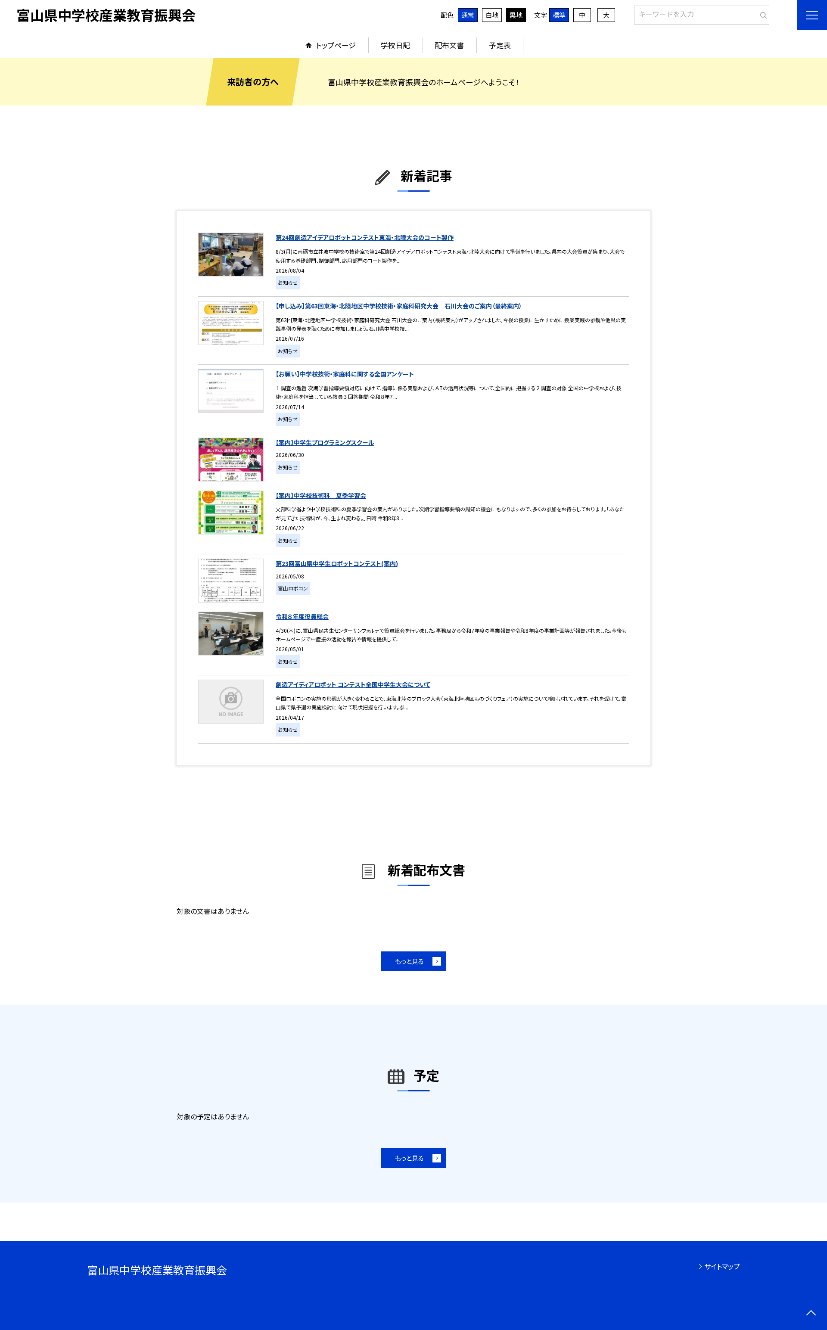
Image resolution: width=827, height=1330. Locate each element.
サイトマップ (722, 1266)
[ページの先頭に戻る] (811, 1314)
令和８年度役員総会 (302, 616)
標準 (559, 14)
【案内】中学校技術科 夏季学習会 (321, 495)
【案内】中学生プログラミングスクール (325, 442)
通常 (467, 14)
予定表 (500, 45)
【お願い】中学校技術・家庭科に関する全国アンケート (345, 374)
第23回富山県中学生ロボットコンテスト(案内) (337, 563)
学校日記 (395, 45)
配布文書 (449, 45)
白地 (491, 14)
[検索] (761, 13)
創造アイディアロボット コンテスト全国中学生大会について (353, 684)
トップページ (336, 45)
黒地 (516, 14)
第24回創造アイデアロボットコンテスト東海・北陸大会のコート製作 (365, 237)
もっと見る (409, 961)
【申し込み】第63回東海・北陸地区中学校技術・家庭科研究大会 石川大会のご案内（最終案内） (399, 305)
